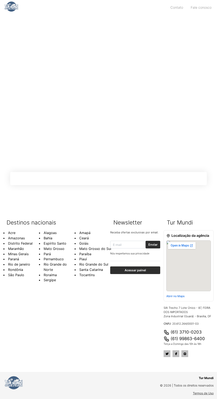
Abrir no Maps (175, 296)
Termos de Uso (203, 393)
